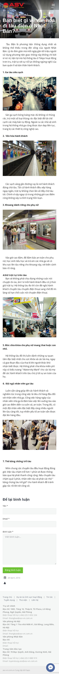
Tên (5, 506)
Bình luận (8, 531)
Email (6, 518)
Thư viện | (25, 600)
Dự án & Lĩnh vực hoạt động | (31, 597)
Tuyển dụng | (11, 600)
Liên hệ (35, 600)
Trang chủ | (9, 597)
